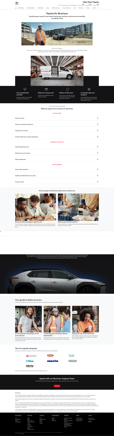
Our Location (91, 418)
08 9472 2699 (96, 5)
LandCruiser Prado (31, 421)
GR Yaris (53, 418)
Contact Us (57, 386)
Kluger (28, 428)
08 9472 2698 (88, 5)
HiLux (41, 418)
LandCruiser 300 (30, 429)
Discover (88, 7)
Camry (16, 420)
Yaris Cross (29, 425)
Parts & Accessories (56, 7)
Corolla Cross (30, 426)
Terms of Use (50, 432)
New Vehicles (21, 7)
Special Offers (40, 7)
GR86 (53, 419)
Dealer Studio (21, 433)
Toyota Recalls (79, 420)
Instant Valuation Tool (68, 423)
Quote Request (67, 424)
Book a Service (79, 418)
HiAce (41, 421)
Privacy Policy (45, 432)
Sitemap (40, 432)
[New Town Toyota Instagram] (91, 421)
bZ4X (28, 419)
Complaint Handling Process (58, 432)
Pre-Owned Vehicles (31, 7)
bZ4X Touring (30, 420)
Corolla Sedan (18, 421)
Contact (94, 7)
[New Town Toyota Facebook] (89, 421)
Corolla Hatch (18, 419)
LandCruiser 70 (42, 419)
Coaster (41, 423)
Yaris (16, 418)
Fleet (75, 7)
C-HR (28, 423)
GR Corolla (54, 420)
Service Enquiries (79, 419)
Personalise (81, 7)
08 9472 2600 (81, 5)
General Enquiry (91, 419)
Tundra (41, 420)
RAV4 (28, 418)
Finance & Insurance (67, 7)
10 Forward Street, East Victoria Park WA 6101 (68, 5)
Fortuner (29, 424)
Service (47, 7)
